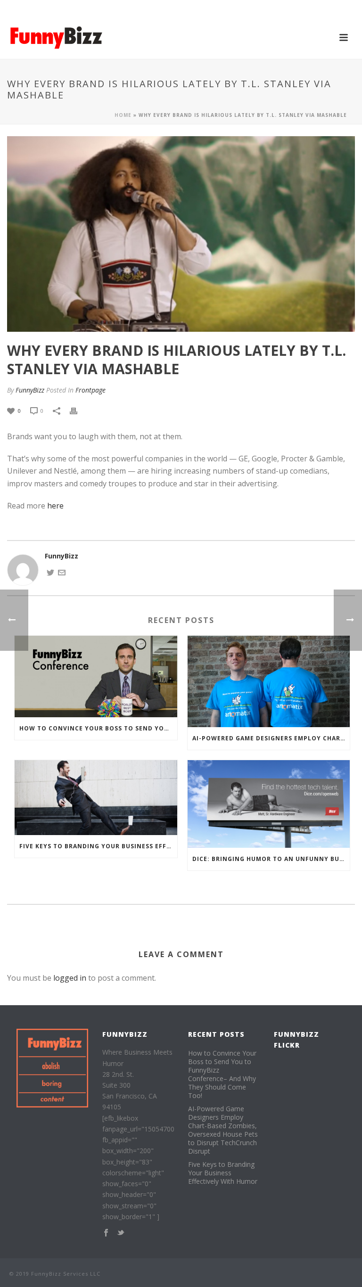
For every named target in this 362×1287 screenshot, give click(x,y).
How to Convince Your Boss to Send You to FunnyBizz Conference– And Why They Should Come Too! (98, 728)
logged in (69, 978)
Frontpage (90, 389)
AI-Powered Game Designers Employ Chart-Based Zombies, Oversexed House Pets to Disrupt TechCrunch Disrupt (271, 738)
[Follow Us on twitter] (120, 1233)
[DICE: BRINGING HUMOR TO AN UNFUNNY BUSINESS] (269, 804)
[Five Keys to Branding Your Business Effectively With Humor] (96, 797)
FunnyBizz (30, 389)
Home (123, 115)
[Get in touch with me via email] (62, 571)
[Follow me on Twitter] (50, 571)
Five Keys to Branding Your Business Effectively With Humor (98, 846)
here (55, 505)
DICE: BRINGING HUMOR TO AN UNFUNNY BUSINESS (271, 859)
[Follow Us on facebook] (106, 1233)
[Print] (78, 410)
